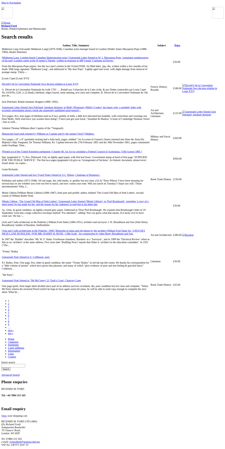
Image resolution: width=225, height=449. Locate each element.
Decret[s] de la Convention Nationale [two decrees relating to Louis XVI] (40, 84)
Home (11, 339)
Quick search (8, 362)
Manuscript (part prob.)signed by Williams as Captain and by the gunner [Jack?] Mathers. (48, 133)
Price (177, 45)
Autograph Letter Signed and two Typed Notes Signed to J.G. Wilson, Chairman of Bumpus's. (51, 175)
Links (11, 353)
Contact (12, 356)
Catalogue (13, 342)
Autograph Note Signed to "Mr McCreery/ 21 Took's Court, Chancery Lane (41, 280)
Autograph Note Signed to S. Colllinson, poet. (26, 257)
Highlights (13, 345)
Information (14, 350)
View (4, 415)
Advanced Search (10, 375)
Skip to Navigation (11, 2)
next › (11, 330)
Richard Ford (9, 25)
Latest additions (16, 347)
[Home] (5, 22)
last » (10, 333)
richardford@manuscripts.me (24, 441)
